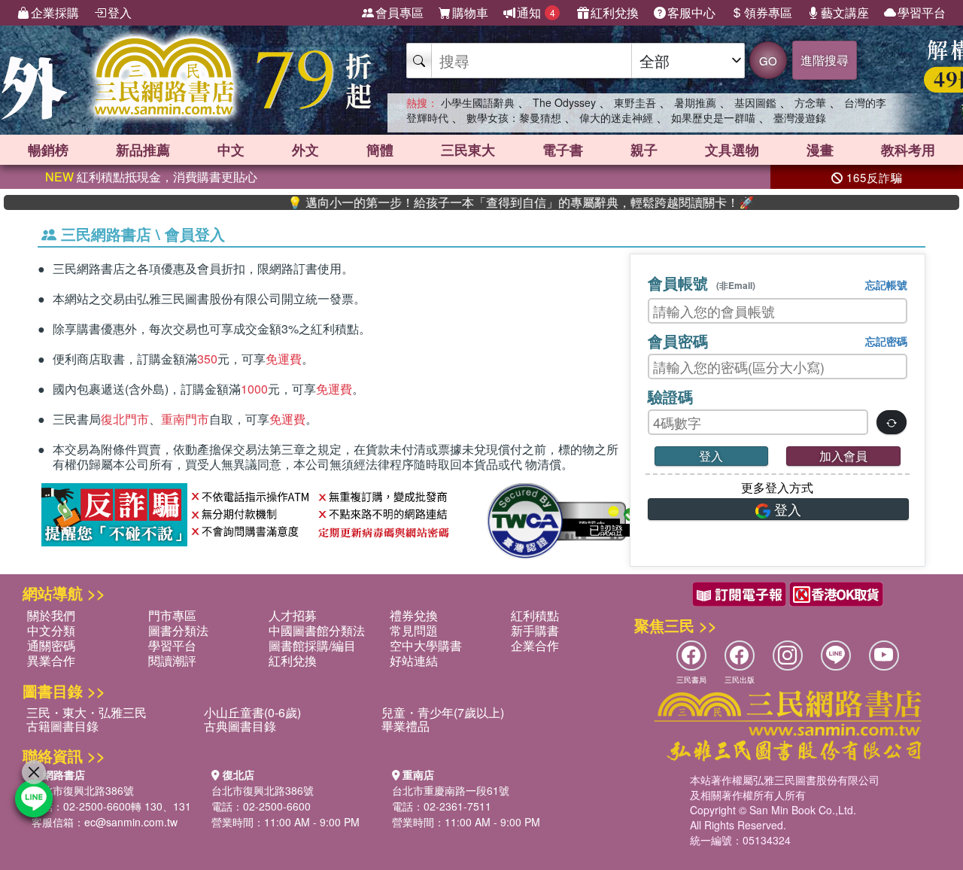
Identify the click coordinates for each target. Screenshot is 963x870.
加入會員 (843, 455)
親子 (644, 150)
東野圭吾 (635, 102)
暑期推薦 (695, 102)
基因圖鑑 (755, 102)
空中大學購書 (426, 645)
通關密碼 (51, 645)
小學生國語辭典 (478, 102)
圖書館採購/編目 (312, 645)
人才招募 (293, 615)
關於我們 (51, 615)
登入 (120, 12)
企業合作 (535, 645)
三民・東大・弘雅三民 (86, 712)
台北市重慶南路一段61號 (450, 790)
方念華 (810, 102)
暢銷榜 (48, 150)
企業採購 (55, 12)
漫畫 (820, 150)
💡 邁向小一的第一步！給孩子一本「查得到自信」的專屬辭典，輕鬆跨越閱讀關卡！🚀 (498, 202)
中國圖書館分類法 (317, 630)
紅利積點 (535, 615)
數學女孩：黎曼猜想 (513, 117)
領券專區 (768, 12)
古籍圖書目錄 (62, 726)
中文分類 (51, 630)
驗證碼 (670, 396)
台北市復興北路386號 (83, 790)
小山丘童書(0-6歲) (252, 712)
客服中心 (691, 12)
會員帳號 (701, 283)
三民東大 (468, 150)
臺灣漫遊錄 (799, 117)
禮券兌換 (414, 615)
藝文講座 (845, 12)
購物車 (470, 12)
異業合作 (51, 660)
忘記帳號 (886, 284)
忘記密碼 (886, 340)
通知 (536, 12)
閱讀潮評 (172, 660)
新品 (143, 150)
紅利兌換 (615, 12)
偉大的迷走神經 (616, 117)
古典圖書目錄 (240, 726)
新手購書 (535, 630)
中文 (231, 150)
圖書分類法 (178, 630)
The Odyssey (564, 102)
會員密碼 (678, 340)
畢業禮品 (405, 726)
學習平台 (922, 12)
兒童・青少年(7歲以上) (442, 712)
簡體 (379, 150)
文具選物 (732, 150)
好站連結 (414, 660)
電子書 (562, 150)
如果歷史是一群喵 (713, 117)
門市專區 (172, 615)
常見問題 (414, 630)
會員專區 (399, 12)
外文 (305, 150)
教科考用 (908, 150)
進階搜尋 (824, 59)
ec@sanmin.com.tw (131, 821)
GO (768, 60)
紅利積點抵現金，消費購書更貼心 (151, 176)
